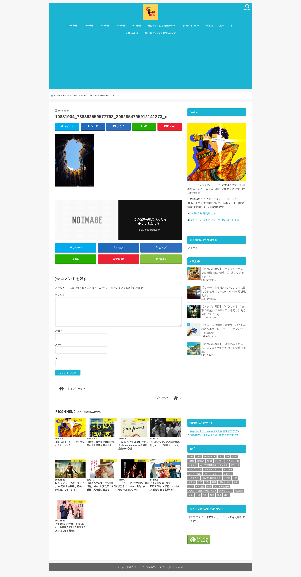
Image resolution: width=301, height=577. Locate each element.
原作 (207, 482)
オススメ (192, 465)
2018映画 (104, 25)
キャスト (223, 465)
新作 (190, 486)
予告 (235, 478)
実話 (214, 482)
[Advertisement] (150, 63)
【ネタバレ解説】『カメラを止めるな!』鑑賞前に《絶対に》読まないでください (222, 273)
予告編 (191, 482)
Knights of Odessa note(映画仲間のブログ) (214, 431)
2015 (190, 456)
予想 (200, 482)
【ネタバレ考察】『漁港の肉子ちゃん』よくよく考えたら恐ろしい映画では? (223, 348)
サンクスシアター (191, 25)
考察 (205, 495)
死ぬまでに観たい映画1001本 (162, 25)
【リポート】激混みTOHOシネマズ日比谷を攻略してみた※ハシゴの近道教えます (223, 291)
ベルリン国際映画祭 (211, 478)
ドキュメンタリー (212, 469)
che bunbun (209, 456)
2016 (198, 456)
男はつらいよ (225, 491)
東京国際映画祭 (221, 486)
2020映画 (72, 25)
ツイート (192, 247)
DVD (221, 456)
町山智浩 (239, 491)
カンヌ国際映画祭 (208, 465)
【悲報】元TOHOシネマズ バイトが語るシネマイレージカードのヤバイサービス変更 (223, 329)
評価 (219, 495)
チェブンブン (194, 469)
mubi (234, 456)
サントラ (235, 465)
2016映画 (136, 25)
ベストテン (193, 478)
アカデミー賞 (232, 461)
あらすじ (219, 461)
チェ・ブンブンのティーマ (148, 567)
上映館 (227, 478)
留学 (190, 495)
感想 (228, 482)
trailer (209, 461)
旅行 (221, 25)
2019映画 (88, 25)
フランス (228, 474)
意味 (221, 482)
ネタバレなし (194, 474)
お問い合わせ (132, 33)
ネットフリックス (212, 474)
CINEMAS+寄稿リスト (202, 213)
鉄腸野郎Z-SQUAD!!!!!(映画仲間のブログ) (214, 435)
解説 (212, 495)
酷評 (226, 495)
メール (59, 344)
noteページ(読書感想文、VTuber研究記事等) (214, 220)
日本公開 (200, 486)
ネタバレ (228, 469)
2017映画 (120, 25)
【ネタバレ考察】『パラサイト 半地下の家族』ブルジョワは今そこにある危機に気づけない (223, 310)
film (227, 456)
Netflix (191, 461)
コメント (60, 295)
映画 (209, 486)
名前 (58, 331)
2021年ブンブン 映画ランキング (160, 33)
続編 (198, 495)
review (200, 461)
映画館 (209, 25)
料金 (236, 482)
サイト (58, 358)
